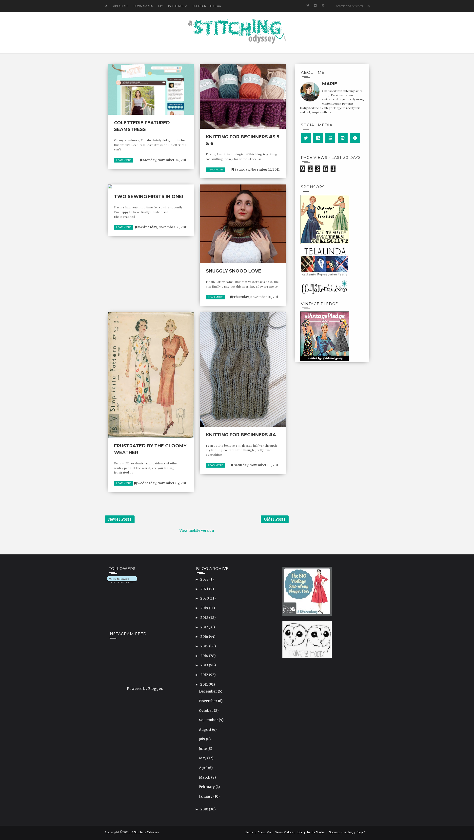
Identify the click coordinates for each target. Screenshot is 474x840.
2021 (204, 589)
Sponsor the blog (207, 6)
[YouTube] (330, 138)
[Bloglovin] (355, 138)
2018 (204, 617)
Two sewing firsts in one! (148, 196)
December (208, 691)
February (207, 787)
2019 (204, 608)
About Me (120, 6)
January (206, 796)
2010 (204, 809)
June (203, 748)
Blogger (155, 688)
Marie (329, 84)
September (209, 720)
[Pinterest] (343, 138)
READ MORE (124, 160)
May (203, 758)
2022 (204, 579)
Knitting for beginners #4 (241, 435)
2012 (204, 675)
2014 (204, 656)
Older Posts (274, 519)
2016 (204, 636)
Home (249, 832)
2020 (205, 598)
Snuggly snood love (233, 271)
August (205, 729)
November (208, 701)
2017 (204, 627)
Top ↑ (361, 832)
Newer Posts (119, 519)
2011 (204, 684)
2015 (204, 646)
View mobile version (196, 530)
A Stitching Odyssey (145, 832)
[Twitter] (306, 138)
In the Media (177, 6)
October (206, 710)
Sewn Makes (143, 6)
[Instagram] (318, 138)
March (205, 777)
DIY (160, 6)
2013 (204, 665)
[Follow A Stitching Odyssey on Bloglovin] (122, 579)
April (203, 768)
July (202, 739)
